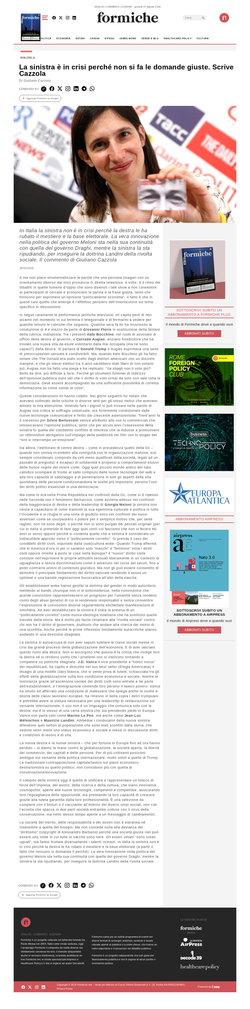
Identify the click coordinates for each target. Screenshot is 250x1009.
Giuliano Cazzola (37, 80)
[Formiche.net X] (60, 18)
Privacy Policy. (65, 988)
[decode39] (201, 955)
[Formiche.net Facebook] (54, 18)
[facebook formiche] (23, 987)
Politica (45, 38)
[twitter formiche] (30, 987)
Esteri (80, 38)
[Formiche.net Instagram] (67, 18)
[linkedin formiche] (43, 987)
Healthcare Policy (178, 38)
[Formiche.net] (224, 18)
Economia (63, 38)
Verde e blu (150, 38)
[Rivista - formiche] (201, 929)
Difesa (109, 38)
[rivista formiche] (199, 569)
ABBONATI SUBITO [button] (199, 333)
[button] (45, 27)
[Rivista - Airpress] (201, 942)
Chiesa (95, 38)
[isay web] (216, 986)
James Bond (127, 38)
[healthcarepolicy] (201, 967)
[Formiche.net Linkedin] (74, 18)
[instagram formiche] (36, 987)
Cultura (203, 38)
